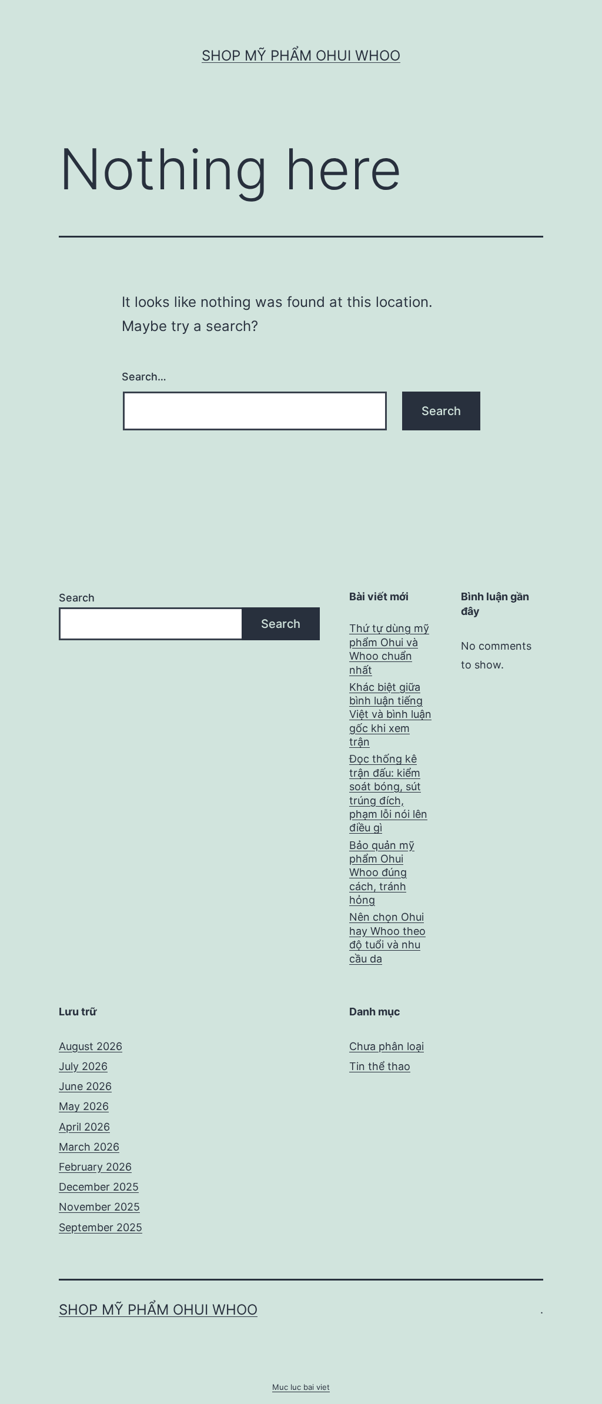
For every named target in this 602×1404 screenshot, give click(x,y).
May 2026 (84, 1106)
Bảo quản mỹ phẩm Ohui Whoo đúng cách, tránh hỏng (381, 873)
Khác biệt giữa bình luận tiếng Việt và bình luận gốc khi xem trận (390, 714)
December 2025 (99, 1187)
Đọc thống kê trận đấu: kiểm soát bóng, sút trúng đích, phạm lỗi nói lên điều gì (388, 793)
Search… (144, 376)
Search (77, 597)
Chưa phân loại (386, 1046)
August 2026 (90, 1046)
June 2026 (85, 1086)
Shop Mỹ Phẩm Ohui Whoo (301, 55)
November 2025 (99, 1207)
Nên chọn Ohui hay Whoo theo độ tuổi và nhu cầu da (387, 937)
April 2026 (84, 1127)
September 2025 (100, 1227)
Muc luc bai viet (301, 1387)
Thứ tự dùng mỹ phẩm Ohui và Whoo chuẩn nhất (389, 649)
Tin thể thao (379, 1066)
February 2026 (95, 1167)
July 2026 (83, 1066)
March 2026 (89, 1147)
